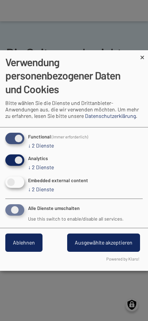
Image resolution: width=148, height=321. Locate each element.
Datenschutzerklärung (110, 116)
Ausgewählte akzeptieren (103, 242)
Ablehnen (24, 242)
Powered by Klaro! (123, 258)
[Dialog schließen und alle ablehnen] (142, 55)
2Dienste (41, 145)
